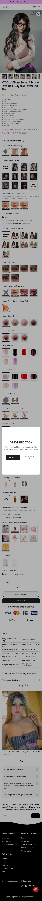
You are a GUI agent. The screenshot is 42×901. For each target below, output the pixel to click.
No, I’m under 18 (29, 457)
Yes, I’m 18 (12, 457)
